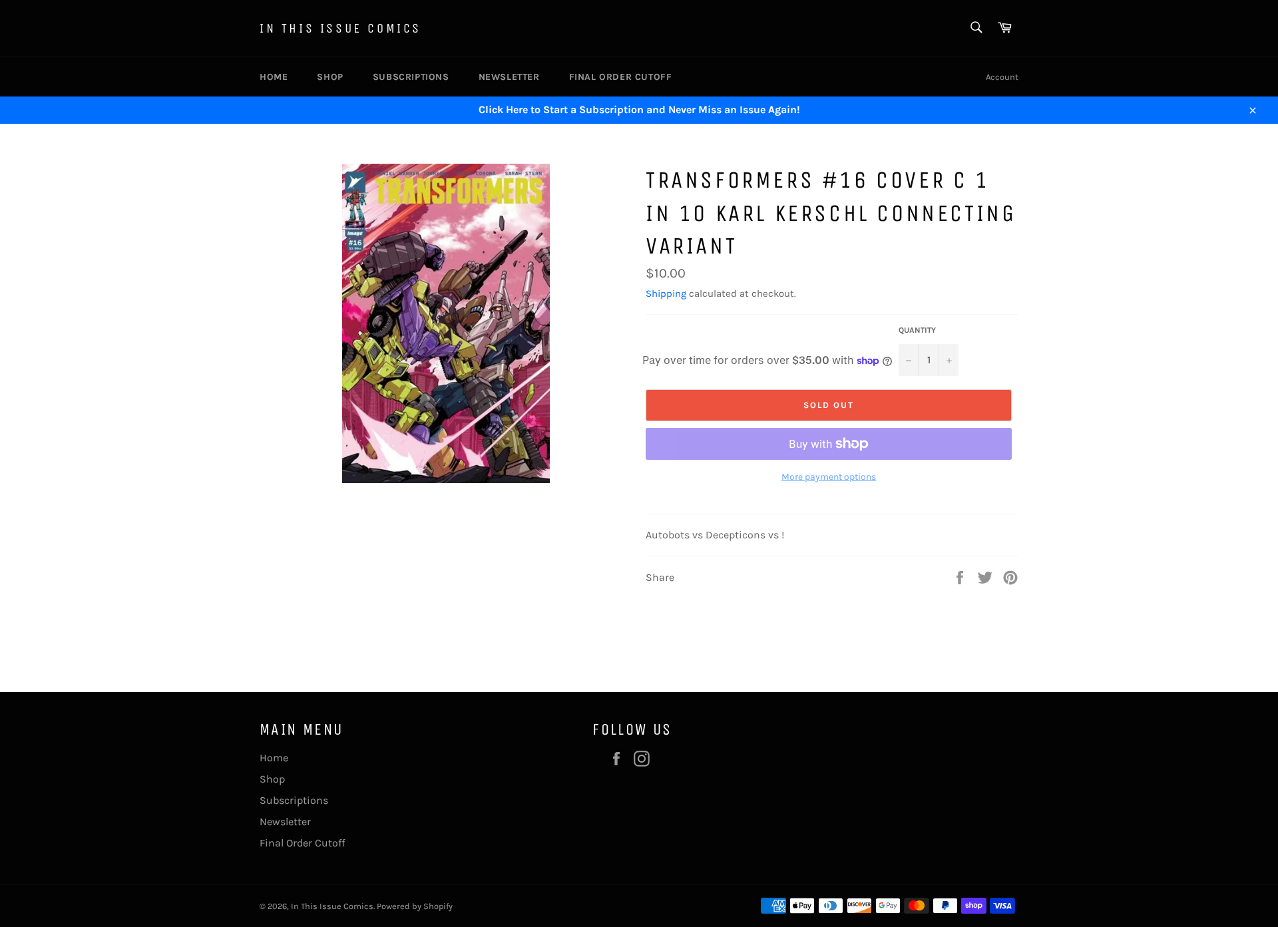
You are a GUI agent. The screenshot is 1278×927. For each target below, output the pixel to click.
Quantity (917, 330)
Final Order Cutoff (620, 77)
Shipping (666, 293)
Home (274, 77)
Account (1002, 77)
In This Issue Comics (340, 28)
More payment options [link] (828, 476)
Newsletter (509, 77)
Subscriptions (411, 77)
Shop (330, 77)
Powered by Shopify (415, 906)
